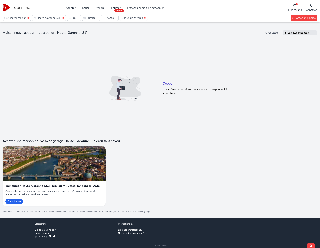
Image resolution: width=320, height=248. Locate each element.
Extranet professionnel (130, 229)
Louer (85, 8)
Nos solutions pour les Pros (132, 233)
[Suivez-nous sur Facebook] (50, 237)
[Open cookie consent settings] (311, 245)
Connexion (311, 10)
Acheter (71, 8)
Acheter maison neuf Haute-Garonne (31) (98, 211)
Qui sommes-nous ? (45, 229)
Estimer (116, 8)
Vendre (100, 8)
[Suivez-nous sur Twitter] (54, 237)
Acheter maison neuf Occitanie (62, 211)
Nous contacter (42, 233)
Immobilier (7, 211)
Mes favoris (295, 8)
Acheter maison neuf (35, 211)
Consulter (13, 201)
